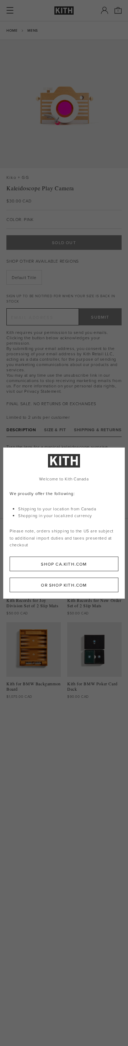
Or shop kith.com (64, 585)
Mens (32, 30)
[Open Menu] (10, 10)
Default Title (24, 277)
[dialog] (64, 523)
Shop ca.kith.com (64, 564)
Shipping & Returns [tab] (98, 429)
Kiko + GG (17, 177)
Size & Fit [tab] (55, 429)
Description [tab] (21, 429)
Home (11, 30)
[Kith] (64, 10)
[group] (64, 104)
